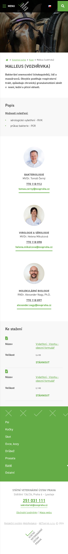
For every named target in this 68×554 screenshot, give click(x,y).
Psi (7, 422)
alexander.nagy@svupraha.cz (34, 305)
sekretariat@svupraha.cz (34, 505)
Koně (31, 59)
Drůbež (9, 451)
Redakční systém (13, 523)
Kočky (9, 429)
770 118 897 (34, 300)
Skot (8, 437)
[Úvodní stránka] (23, 6)
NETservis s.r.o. (47, 523)
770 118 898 (34, 242)
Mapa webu (46, 512)
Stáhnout (43, 362)
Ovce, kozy (12, 444)
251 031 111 (34, 500)
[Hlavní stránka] (7, 59)
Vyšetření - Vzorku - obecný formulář (47, 345)
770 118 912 (34, 184)
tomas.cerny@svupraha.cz (34, 189)
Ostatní (9, 472)
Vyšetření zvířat (19, 59)
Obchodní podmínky (26, 512)
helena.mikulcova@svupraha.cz (34, 247)
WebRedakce (30, 523)
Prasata (10, 458)
